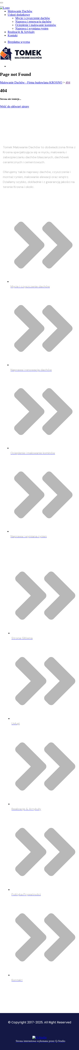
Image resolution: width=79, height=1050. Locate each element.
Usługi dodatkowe (19, 14)
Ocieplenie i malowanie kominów (35, 25)
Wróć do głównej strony (14, 106)
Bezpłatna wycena (19, 41)
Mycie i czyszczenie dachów (32, 18)
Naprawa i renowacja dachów (33, 21)
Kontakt (12, 35)
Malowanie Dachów (20, 11)
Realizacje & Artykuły (21, 32)
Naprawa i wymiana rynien (31, 28)
